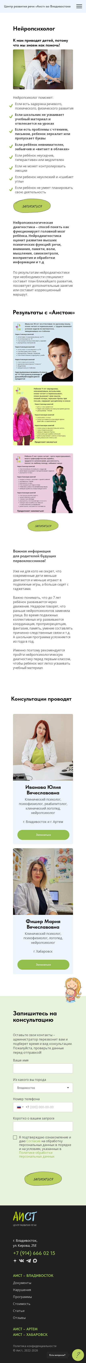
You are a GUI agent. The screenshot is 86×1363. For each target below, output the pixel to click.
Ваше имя (20, 1060)
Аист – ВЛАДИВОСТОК (33, 1275)
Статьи (18, 1311)
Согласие (33, 1141)
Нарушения (22, 1290)
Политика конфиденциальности (34, 1346)
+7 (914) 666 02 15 (34, 1253)
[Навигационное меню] (79, 6)
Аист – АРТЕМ (25, 1329)
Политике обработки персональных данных (36, 1154)
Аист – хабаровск (30, 1334)
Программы (22, 1297)
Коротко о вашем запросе (33, 1118)
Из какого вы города (29, 1079)
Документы (22, 1283)
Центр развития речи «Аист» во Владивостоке (37, 6)
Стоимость (21, 1304)
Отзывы (19, 1318)
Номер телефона (26, 1099)
